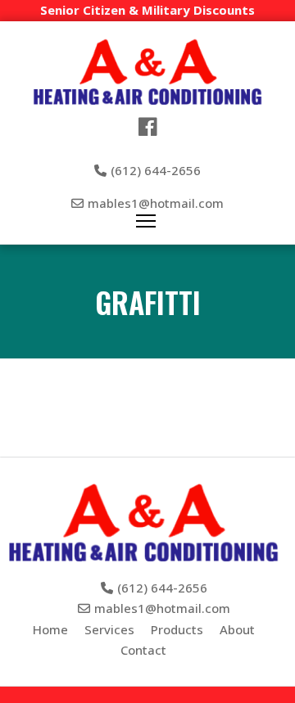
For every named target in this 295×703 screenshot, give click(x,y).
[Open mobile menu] (146, 221)
